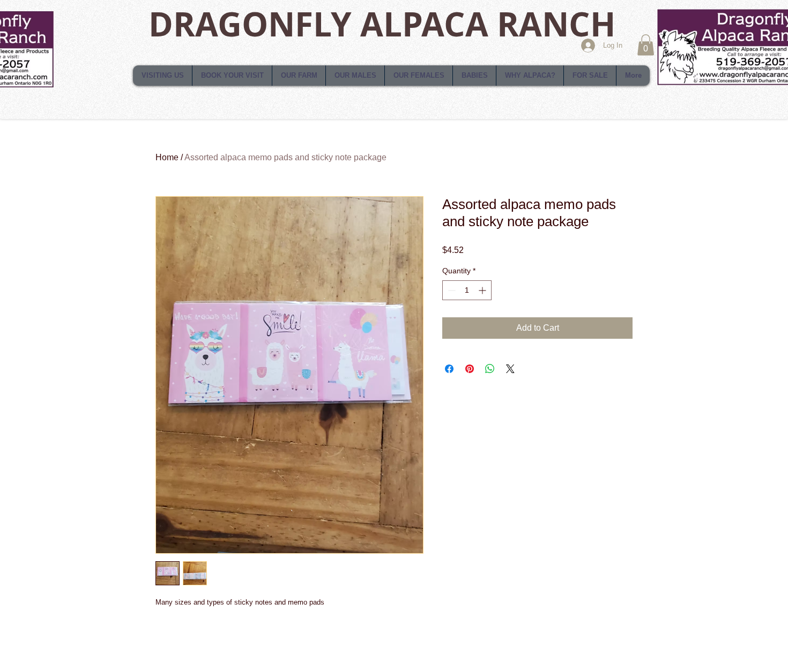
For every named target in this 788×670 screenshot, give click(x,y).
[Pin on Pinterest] (469, 368)
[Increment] (483, 290)
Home (167, 157)
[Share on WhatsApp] (490, 368)
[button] (646, 44)
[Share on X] (510, 368)
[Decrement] (450, 290)
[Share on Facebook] (449, 368)
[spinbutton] (467, 290)
